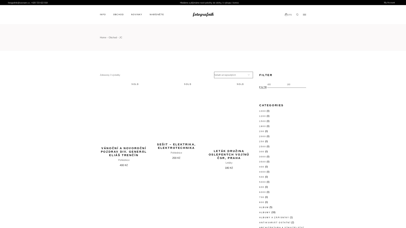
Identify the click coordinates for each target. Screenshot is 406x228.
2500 (262, 147)
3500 (262, 162)
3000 (262, 157)
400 (261, 167)
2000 (262, 136)
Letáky (229, 162)
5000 (262, 182)
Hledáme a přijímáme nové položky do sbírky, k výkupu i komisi (209, 3)
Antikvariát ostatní (275, 223)
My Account (390, 2)
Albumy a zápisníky (274, 217)
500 (261, 177)
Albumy (265, 212)
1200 (262, 116)
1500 (262, 121)
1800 (262, 126)
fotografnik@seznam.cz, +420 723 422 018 (28, 3)
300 (261, 152)
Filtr (263, 87)
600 (261, 187)
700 (261, 197)
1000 (262, 111)
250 (261, 141)
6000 (262, 192)
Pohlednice (124, 160)
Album (264, 207)
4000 (262, 172)
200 (261, 131)
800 (261, 202)
